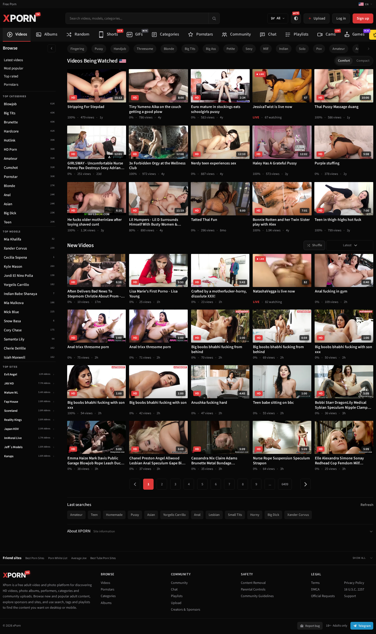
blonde (169, 48)
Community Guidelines (257, 596)
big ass (211, 48)
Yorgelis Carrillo (174, 514)
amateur (339, 48)
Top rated (11, 76)
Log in (341, 18)
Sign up (363, 18)
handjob (120, 48)
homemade (114, 514)
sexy (249, 48)
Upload (176, 602)
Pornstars (11, 84)
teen (94, 514)
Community (179, 582)
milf (265, 48)
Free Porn (10, 4)
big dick (273, 514)
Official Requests (323, 596)
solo (302, 48)
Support (350, 596)
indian (283, 48)
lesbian (214, 514)
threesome (145, 48)
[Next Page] (305, 484)
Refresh (367, 505)
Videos (105, 582)
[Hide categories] (52, 48)
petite (231, 48)
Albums (106, 602)
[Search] (213, 18)
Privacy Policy (354, 582)
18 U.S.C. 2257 (354, 589)
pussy (99, 48)
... (270, 484)
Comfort (344, 60)
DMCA (315, 589)
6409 (285, 484)
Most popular (13, 68)
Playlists (176, 596)
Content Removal (253, 582)
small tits (235, 514)
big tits (190, 48)
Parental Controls (253, 589)
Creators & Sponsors (185, 609)
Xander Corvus (298, 514)
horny (254, 514)
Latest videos (13, 60)
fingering (77, 48)
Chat (174, 589)
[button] (370, 48)
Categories (108, 596)
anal (197, 514)
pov (319, 48)
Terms (315, 582)
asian (151, 514)
